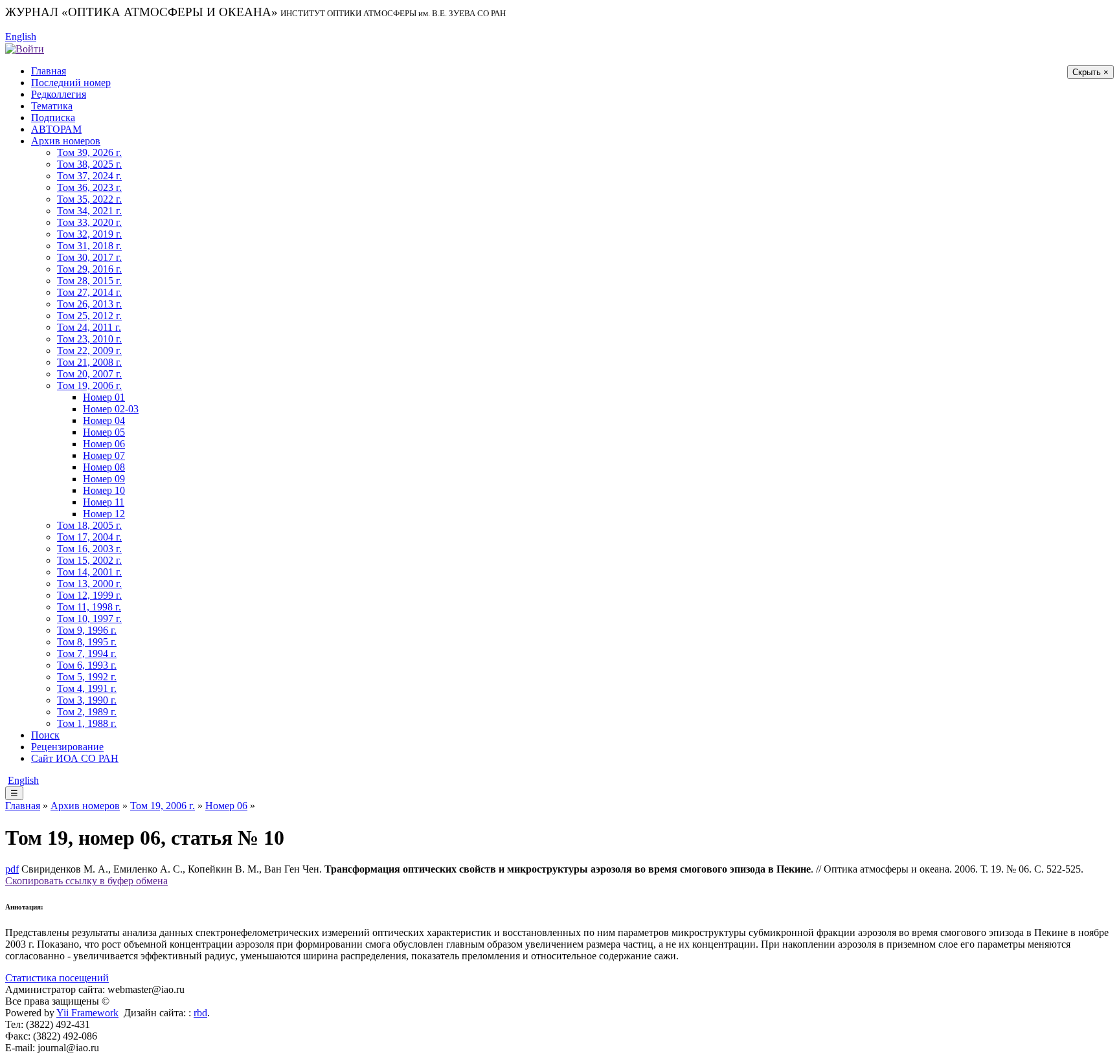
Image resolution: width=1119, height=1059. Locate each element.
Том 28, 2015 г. (89, 280)
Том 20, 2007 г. (89, 373)
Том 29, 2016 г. (89, 268)
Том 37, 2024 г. (89, 175)
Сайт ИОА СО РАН (75, 758)
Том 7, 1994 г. (87, 653)
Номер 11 (103, 501)
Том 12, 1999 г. (89, 595)
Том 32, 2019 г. (89, 234)
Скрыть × (1090, 72)
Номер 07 (104, 455)
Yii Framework (87, 1012)
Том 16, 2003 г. (89, 548)
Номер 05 (104, 432)
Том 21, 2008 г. (89, 362)
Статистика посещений (57, 977)
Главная (48, 70)
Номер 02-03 (111, 408)
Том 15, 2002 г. (89, 560)
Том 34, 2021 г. (89, 210)
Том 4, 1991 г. (87, 688)
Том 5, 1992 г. (87, 676)
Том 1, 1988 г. (87, 723)
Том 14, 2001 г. (89, 571)
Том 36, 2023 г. (89, 187)
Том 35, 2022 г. (89, 199)
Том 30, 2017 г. (89, 257)
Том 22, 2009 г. (89, 350)
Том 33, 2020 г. (89, 222)
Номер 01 (104, 397)
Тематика (52, 105)
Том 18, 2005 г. (89, 525)
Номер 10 (104, 490)
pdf (12, 869)
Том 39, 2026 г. (89, 152)
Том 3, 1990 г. (87, 700)
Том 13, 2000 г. (89, 583)
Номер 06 (104, 443)
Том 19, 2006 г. (89, 385)
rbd (200, 1012)
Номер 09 (104, 478)
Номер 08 (104, 467)
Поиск (45, 735)
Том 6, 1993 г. (87, 665)
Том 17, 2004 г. (89, 536)
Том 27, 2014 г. (89, 292)
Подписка (53, 117)
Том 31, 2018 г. (89, 245)
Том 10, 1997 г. (89, 618)
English (20, 36)
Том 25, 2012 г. (89, 315)
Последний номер (71, 82)
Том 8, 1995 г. (87, 641)
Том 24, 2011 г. (89, 327)
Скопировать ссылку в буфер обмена (86, 880)
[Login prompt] (24, 48)
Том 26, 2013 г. (89, 303)
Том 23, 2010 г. (89, 338)
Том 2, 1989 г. (87, 711)
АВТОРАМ (56, 129)
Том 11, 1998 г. (89, 606)
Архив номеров (65, 140)
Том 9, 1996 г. (87, 630)
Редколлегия (58, 94)
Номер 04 (104, 420)
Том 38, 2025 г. (89, 164)
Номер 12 (104, 513)
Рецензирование (67, 746)
